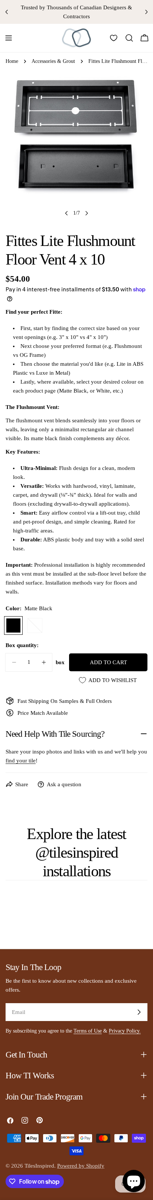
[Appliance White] (35, 625)
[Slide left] (66, 213)
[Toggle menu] (8, 38)
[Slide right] (86, 213)
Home (12, 61)
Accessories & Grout (53, 61)
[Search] (129, 38)
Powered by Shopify (80, 1166)
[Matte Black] (13, 625)
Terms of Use (88, 1031)
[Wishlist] (113, 38)
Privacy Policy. (125, 1031)
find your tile (21, 761)
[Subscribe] (139, 1012)
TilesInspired (39, 1166)
